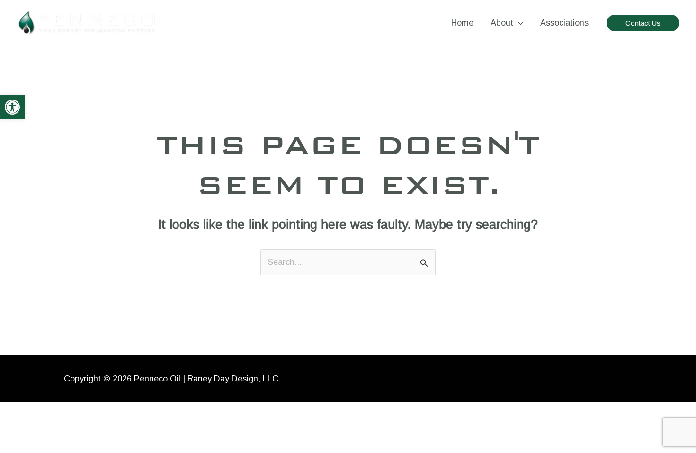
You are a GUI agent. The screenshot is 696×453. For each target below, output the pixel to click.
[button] (12, 107)
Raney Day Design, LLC (232, 378)
